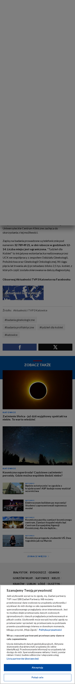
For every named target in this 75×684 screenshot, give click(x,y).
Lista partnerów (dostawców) (23, 658)
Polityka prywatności (50, 629)
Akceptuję (37, 667)
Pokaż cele (37, 677)
